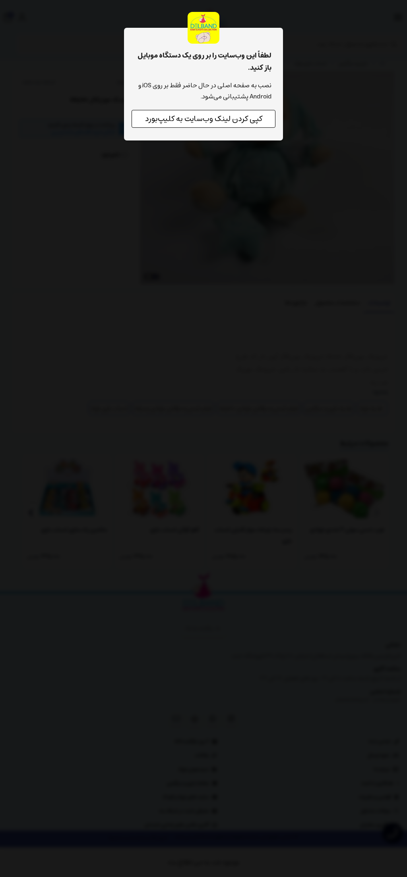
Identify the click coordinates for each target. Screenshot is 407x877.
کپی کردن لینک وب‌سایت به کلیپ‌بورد (203, 118)
